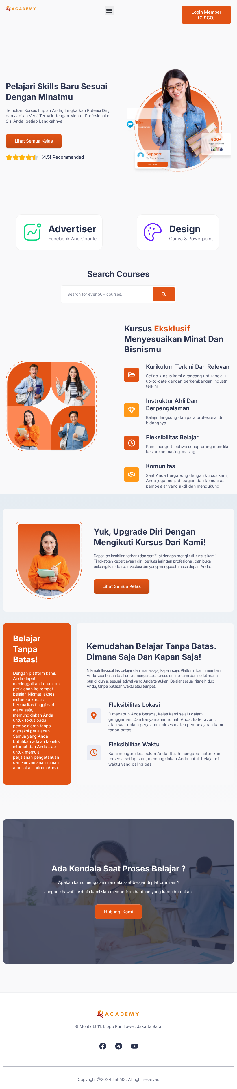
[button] (109, 10)
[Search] (164, 294)
